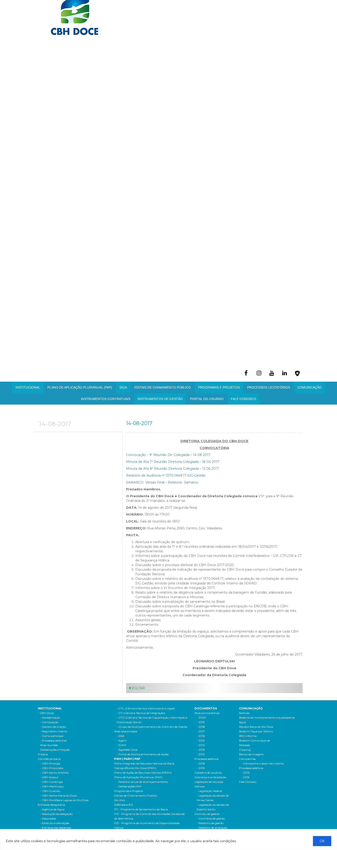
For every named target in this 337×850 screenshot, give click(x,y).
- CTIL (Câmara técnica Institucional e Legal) (145, 708)
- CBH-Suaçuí (49, 777)
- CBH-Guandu (50, 791)
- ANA (120, 736)
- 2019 (201, 722)
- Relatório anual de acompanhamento (142, 781)
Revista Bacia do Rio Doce (256, 726)
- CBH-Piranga (50, 763)
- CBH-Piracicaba (51, 768)
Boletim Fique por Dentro (256, 731)
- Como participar (52, 736)
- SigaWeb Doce (126, 749)
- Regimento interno (53, 731)
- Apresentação (50, 717)
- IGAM (121, 745)
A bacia (43, 754)
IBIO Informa (248, 736)
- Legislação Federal (209, 791)
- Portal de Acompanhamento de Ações (142, 754)
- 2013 (201, 749)
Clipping (245, 749)
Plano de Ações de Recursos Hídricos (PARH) (142, 772)
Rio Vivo (119, 800)
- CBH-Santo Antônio (54, 772)
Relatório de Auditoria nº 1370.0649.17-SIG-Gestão (166, 475)
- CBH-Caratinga (51, 781)
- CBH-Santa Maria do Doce (58, 795)
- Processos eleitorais (53, 740)
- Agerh (121, 740)
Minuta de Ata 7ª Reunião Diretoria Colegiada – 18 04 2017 (172, 462)
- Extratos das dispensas (55, 827)
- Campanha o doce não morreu (262, 763)
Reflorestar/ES (123, 804)
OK (322, 841)
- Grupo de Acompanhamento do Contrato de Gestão (151, 726)
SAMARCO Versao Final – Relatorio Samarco (162, 482)
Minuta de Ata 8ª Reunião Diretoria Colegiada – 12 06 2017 (172, 469)
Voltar (137, 688)
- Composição (49, 722)
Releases (244, 745)
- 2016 (201, 736)
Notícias (244, 713)
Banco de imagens (251, 754)
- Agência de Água (52, 809)
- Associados (48, 818)
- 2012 (201, 754)
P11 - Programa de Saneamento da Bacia (141, 809)
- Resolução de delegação (56, 814)
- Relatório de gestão (210, 823)
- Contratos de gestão (211, 818)
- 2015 (200, 740)
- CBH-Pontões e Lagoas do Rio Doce (64, 800)
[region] (168, 839)
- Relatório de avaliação (212, 827)
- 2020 (201, 717)
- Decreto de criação (53, 726)
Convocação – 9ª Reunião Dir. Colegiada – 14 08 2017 (168, 455)
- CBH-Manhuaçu (52, 786)
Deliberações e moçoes (54, 749)
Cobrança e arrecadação (210, 777)
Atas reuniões (49, 745)
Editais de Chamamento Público (162, 387)
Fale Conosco (243, 399)
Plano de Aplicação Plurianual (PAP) (138, 777)
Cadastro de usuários (208, 772)
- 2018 (201, 726)
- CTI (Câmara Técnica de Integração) (140, 713)
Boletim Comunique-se (254, 740)
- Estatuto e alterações (54, 823)
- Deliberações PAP (128, 786)
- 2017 (201, 731)
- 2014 (201, 745)
